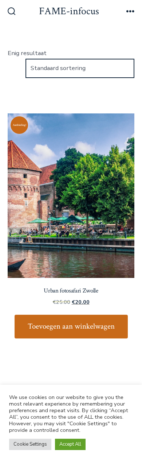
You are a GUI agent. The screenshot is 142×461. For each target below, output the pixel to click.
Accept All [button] (70, 444)
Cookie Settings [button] (30, 444)
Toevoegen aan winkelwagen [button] (71, 326)
